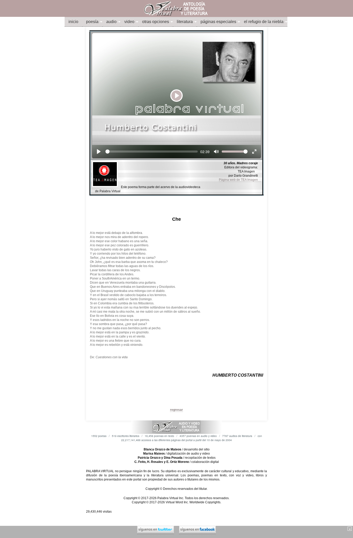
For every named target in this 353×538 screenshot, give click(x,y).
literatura (185, 21)
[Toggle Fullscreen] (254, 151)
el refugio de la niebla (263, 21)
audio (111, 21)
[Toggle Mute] (216, 151)
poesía (92, 21)
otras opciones (155, 21)
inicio (73, 21)
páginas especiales (218, 21)
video (129, 21)
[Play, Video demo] (99, 151)
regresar (176, 410)
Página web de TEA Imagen (240, 180)
